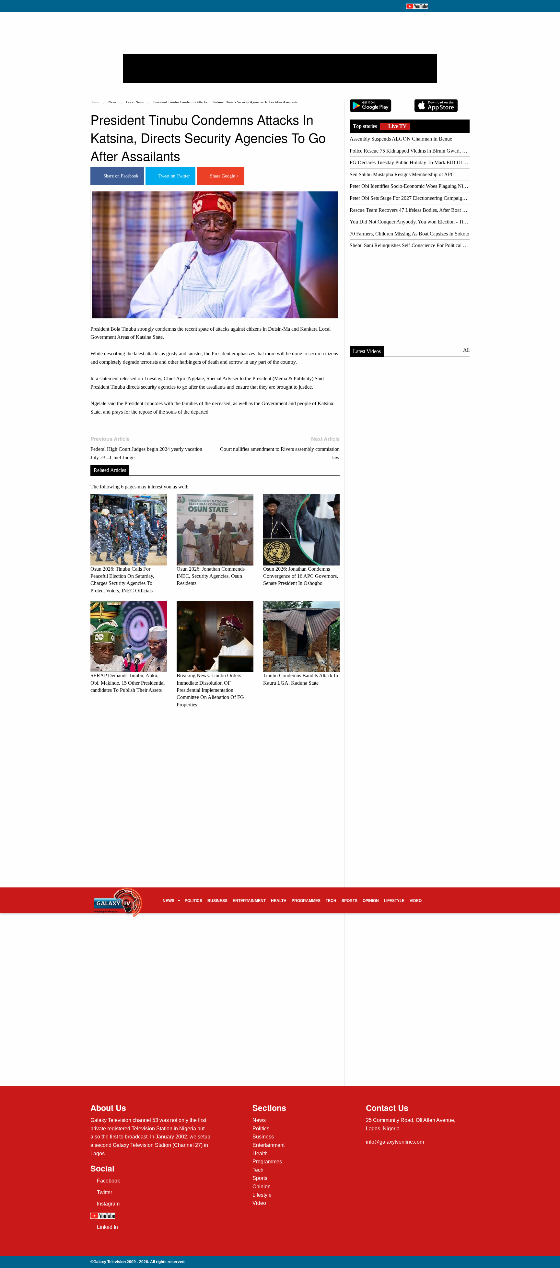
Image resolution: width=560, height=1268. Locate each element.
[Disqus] (215, 804)
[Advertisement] (280, 68)
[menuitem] (171, 900)
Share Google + (223, 176)
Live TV (397, 126)
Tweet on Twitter (173, 176)
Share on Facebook (119, 176)
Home (94, 102)
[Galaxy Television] (118, 898)
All (466, 350)
